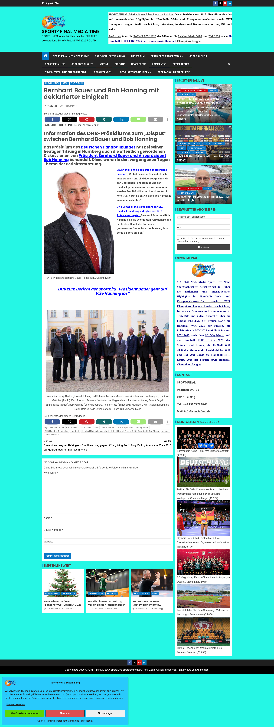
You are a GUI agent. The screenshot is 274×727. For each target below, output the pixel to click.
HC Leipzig (111, 594)
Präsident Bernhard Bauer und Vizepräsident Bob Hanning (105, 157)
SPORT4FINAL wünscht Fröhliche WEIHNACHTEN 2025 (63, 603)
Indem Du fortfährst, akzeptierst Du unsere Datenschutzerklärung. (200, 239)
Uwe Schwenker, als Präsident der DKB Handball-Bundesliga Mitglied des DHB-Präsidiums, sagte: (140, 211)
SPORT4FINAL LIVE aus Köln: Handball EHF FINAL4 (203, 158)
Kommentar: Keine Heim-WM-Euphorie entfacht (203, 450)
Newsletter (138, 64)
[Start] (45, 56)
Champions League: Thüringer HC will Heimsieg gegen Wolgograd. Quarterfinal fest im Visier (76, 445)
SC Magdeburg (214, 335)
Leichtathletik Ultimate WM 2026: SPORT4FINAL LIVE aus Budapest (198, 101)
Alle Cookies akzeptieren (24, 713)
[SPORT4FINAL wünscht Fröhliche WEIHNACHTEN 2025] (63, 583)
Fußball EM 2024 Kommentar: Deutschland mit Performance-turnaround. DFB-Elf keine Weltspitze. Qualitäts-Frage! (202, 494)
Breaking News (52, 83)
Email (180, 227)
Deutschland (86, 427)
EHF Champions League (189, 144)
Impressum (87, 720)
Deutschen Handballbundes (108, 147)
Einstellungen (105, 713)
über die (225, 315)
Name (48, 517)
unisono (165, 431)
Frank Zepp (52, 106)
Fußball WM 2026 (145, 36)
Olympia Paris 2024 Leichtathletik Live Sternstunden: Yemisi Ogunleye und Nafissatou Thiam (203, 542)
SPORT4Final (75, 125)
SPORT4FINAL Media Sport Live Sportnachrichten (141, 14)
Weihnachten (69, 594)
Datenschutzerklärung (67, 720)
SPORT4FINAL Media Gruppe (174, 72)
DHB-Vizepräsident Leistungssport (133, 427)
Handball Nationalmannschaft (95, 431)
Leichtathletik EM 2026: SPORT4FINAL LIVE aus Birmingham (203, 198)
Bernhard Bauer (57, 427)
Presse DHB (130, 431)
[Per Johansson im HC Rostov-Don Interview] (152, 583)
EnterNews (185, 669)
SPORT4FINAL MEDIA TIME (71, 31)
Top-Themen (77, 83)
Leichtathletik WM (190, 36)
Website (48, 541)
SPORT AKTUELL (198, 56)
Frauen (152, 41)
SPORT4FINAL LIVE (55, 64)
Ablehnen (65, 713)
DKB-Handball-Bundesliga (56, 431)
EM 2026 (214, 36)
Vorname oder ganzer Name (191, 216)
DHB (62, 125)
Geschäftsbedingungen (134, 72)
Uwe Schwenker (52, 434)
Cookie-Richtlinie (46, 720)
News (65, 83)
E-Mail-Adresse (53, 529)
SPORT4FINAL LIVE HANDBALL (191, 152)
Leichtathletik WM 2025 (192, 330)
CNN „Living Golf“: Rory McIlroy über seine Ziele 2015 (140, 443)
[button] (52, 119)
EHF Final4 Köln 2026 (213, 144)
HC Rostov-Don (141, 594)
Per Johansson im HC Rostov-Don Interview (147, 603)
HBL (113, 431)
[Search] (229, 64)
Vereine (104, 64)
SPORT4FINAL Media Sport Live (71, 56)
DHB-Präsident (107, 427)
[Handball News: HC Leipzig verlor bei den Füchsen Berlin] (107, 583)
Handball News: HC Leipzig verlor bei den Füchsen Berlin (106, 603)
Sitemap (120, 64)
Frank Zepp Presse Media (166, 56)
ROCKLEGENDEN (102, 72)
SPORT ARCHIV (181, 64)
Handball (75, 431)
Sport (213, 90)
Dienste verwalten (16, 704)
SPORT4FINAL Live (187, 94)
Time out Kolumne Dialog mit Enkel (66, 72)
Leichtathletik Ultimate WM (192, 90)
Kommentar (159, 64)
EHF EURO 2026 (210, 340)
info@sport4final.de (197, 411)
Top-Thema (154, 431)
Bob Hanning (72, 427)
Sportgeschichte (82, 64)
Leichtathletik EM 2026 (190, 189)
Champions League (189, 41)
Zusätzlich (114, 36)
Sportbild (142, 431)
